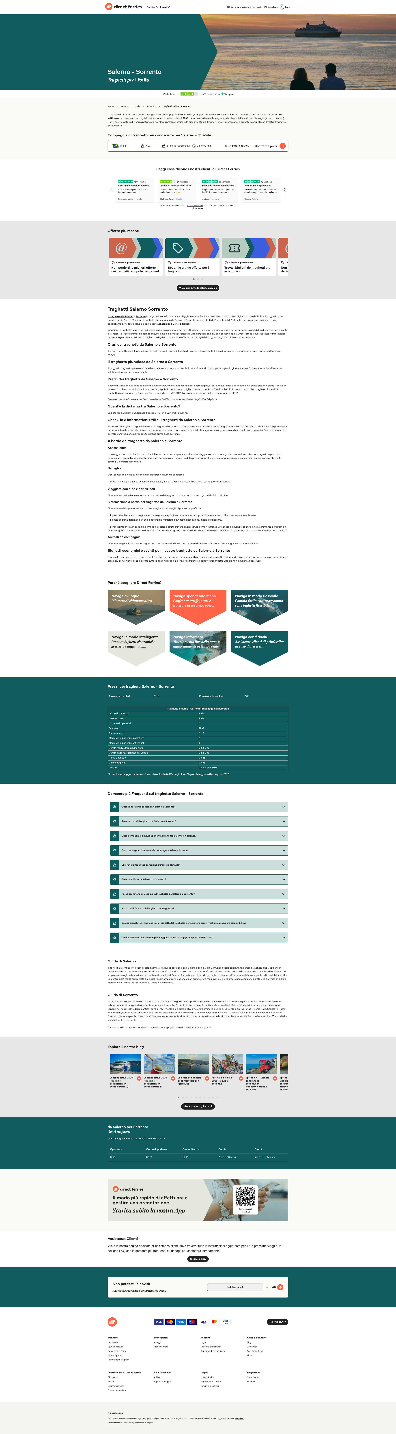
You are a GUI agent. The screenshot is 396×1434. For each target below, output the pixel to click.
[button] (199, 807)
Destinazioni (113, 1342)
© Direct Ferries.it (115, 1413)
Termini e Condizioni (210, 1386)
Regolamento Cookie (210, 1381)
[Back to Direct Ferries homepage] (123, 7)
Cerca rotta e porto (117, 1351)
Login (203, 1342)
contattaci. (239, 1419)
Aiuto (249, 1355)
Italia (137, 106)
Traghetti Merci (161, 1346)
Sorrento (151, 106)
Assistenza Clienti (255, 1351)
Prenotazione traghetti (118, 1359)
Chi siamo (112, 1377)
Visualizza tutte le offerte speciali (198, 288)
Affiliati (157, 1377)
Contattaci (252, 1346)
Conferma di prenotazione (212, 1351)
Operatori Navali (115, 1346)
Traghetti (251, 1381)
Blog (249, 1342)
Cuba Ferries (253, 1377)
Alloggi (157, 1342)
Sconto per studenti (117, 1390)
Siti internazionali (116, 1386)
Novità (111, 1381)
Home (111, 106)
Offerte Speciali (115, 1355)
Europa (125, 106)
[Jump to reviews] (198, 94)
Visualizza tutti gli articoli (198, 1106)
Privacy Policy (207, 1377)
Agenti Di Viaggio (162, 1381)
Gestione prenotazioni (211, 1346)
